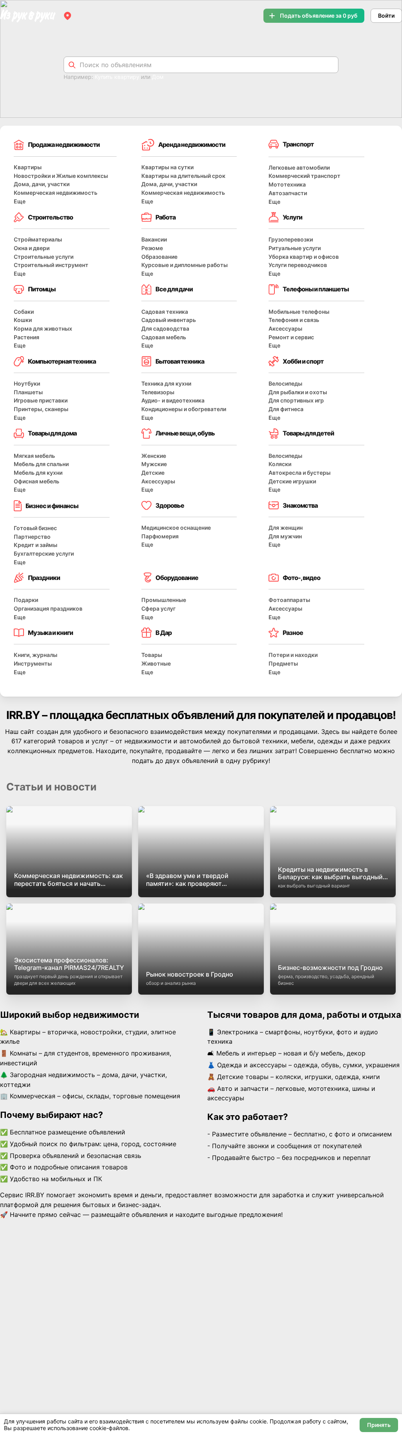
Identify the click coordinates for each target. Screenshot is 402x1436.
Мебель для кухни (38, 472)
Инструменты (33, 663)
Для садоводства (165, 328)
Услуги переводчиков (298, 265)
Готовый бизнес (35, 528)
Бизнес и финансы (52, 506)
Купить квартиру (117, 76)
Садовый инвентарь (168, 319)
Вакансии (154, 239)
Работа (165, 217)
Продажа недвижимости (64, 144)
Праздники (44, 578)
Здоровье (169, 505)
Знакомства (300, 505)
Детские (152, 472)
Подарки (26, 599)
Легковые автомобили (299, 167)
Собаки (24, 311)
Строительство (50, 217)
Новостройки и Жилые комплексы (61, 175)
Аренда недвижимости (191, 144)
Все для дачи (174, 289)
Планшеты (28, 392)
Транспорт (298, 144)
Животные (156, 663)
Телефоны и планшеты (316, 289)
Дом (158, 76)
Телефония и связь (294, 319)
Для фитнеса (286, 409)
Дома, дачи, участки (41, 184)
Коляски (280, 464)
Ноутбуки (27, 383)
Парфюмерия (160, 536)
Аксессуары (285, 328)
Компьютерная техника (62, 361)
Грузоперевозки (291, 239)
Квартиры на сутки (167, 167)
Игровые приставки (41, 400)
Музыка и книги (50, 633)
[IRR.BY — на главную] (28, 16)
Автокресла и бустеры (300, 472)
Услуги (292, 217)
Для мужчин (285, 536)
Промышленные (163, 599)
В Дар (163, 633)
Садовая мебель (163, 337)
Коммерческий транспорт (304, 175)
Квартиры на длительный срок (183, 175)
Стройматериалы (38, 239)
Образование (159, 256)
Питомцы (41, 289)
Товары (151, 654)
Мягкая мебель (34, 455)
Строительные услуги (43, 256)
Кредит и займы (35, 544)
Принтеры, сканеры (41, 409)
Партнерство (32, 536)
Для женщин (286, 527)
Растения (26, 337)
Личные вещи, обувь (185, 433)
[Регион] (67, 15)
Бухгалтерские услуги (44, 553)
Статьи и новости (51, 787)
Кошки (23, 319)
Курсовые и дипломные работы (184, 265)
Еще (20, 201)
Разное (293, 633)
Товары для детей (308, 433)
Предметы (283, 663)
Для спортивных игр (296, 400)
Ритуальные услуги (295, 248)
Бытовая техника (179, 361)
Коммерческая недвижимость (55, 192)
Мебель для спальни (41, 464)
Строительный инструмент (51, 265)
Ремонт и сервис (291, 337)
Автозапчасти (288, 193)
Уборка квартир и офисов (304, 256)
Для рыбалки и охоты (298, 392)
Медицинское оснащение (176, 527)
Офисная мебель (36, 481)
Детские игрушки (292, 481)
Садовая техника (164, 311)
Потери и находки (293, 654)
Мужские (154, 464)
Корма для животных (43, 328)
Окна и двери (31, 248)
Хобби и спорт (303, 361)
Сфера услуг (158, 608)
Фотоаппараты (289, 599)
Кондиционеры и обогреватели (183, 409)
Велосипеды (285, 383)
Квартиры (28, 167)
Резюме (152, 248)
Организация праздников (48, 608)
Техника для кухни (166, 383)
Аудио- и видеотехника (173, 400)
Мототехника (287, 184)
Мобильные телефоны (299, 311)
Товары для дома (52, 433)
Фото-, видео (301, 578)
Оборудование (176, 578)
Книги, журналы (35, 654)
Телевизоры (157, 392)
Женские (153, 455)
